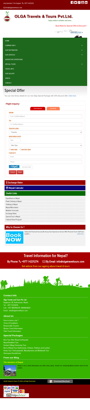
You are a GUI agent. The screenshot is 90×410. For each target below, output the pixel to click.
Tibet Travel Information (12, 331)
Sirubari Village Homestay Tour (15, 345)
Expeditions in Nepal (13, 198)
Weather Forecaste (12, 210)
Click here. (73, 96)
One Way (14, 150)
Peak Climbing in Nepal (13, 201)
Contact (8, 83)
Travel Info (9, 69)
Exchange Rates (15, 182)
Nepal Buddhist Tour (11, 342)
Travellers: (14, 129)
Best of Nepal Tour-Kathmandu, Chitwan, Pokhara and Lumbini (27, 348)
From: (11, 113)
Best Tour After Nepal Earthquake (16, 340)
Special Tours (10, 64)
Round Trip (26, 150)
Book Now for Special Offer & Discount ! (71, 26)
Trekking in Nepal (11, 204)
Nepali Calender (15, 188)
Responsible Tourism (11, 326)
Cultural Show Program (14, 220)
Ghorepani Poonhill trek (12, 353)
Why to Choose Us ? (15, 227)
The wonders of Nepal (13, 362)
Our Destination (11, 50)
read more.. (80, 234)
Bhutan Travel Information (13, 328)
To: (10, 121)
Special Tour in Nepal (13, 217)
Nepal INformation (12, 207)
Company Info (10, 45)
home (7, 41)
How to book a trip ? (11, 320)
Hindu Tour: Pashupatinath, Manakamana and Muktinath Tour (26, 350)
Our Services (10, 55)
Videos (7, 78)
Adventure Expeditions (14, 60)
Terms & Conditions (11, 323)
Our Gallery (9, 74)
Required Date (15, 137)
